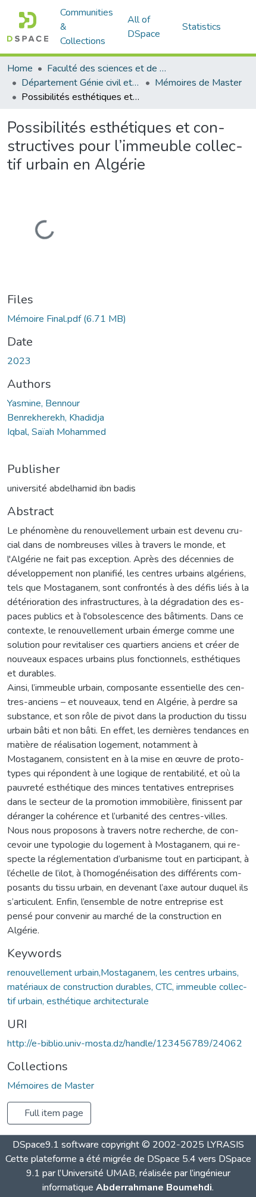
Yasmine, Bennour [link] (43, 403)
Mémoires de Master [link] (198, 82)
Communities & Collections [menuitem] (86, 27)
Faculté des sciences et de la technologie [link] (106, 68)
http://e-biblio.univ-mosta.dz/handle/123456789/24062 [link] (124, 1043)
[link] (128, 319)
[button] (27, 27)
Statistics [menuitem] (201, 26)
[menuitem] (147, 26)
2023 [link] (19, 361)
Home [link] (20, 68)
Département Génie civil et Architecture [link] (81, 82)
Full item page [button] (52, 1113)
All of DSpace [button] (143, 26)
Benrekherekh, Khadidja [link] (55, 417)
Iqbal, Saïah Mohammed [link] (56, 431)
